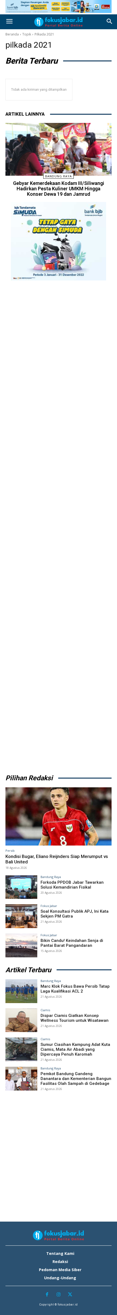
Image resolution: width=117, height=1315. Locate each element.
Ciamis (45, 1010)
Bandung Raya (58, 176)
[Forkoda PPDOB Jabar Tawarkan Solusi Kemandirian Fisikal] (21, 887)
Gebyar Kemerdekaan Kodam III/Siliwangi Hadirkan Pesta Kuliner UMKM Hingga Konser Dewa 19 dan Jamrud (58, 188)
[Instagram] (58, 1295)
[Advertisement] (58, 525)
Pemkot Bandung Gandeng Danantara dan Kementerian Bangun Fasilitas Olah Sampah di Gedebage (76, 1078)
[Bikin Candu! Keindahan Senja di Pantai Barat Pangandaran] (21, 945)
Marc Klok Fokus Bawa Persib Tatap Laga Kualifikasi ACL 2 (75, 989)
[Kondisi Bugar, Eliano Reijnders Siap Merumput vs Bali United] (58, 816)
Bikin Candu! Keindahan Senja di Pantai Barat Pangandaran (72, 943)
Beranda (12, 34)
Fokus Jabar (49, 905)
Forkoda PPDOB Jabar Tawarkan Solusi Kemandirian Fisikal (72, 885)
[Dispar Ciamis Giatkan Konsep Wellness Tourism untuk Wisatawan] (21, 1020)
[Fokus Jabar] (58, 22)
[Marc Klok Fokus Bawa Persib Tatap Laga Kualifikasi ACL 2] (21, 991)
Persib (10, 850)
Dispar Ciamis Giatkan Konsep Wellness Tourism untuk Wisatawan (75, 1018)
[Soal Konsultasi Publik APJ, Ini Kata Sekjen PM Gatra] (21, 916)
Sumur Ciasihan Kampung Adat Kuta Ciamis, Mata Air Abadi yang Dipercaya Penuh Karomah (75, 1049)
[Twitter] (70, 1295)
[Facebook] (47, 1295)
